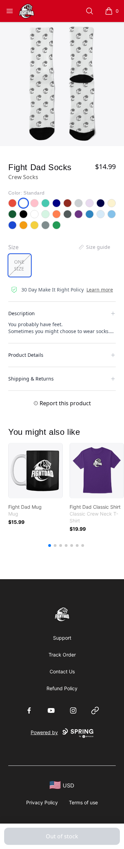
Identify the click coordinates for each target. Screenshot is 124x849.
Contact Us (62, 671)
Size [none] (13, 247)
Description (21, 313)
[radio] (19, 265)
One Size (19, 265)
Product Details (25, 355)
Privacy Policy (42, 802)
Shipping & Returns (31, 378)
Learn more (99, 289)
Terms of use (83, 802)
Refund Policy (62, 688)
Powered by (44, 732)
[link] (35, 470)
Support (62, 638)
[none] (94, 247)
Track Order (62, 655)
